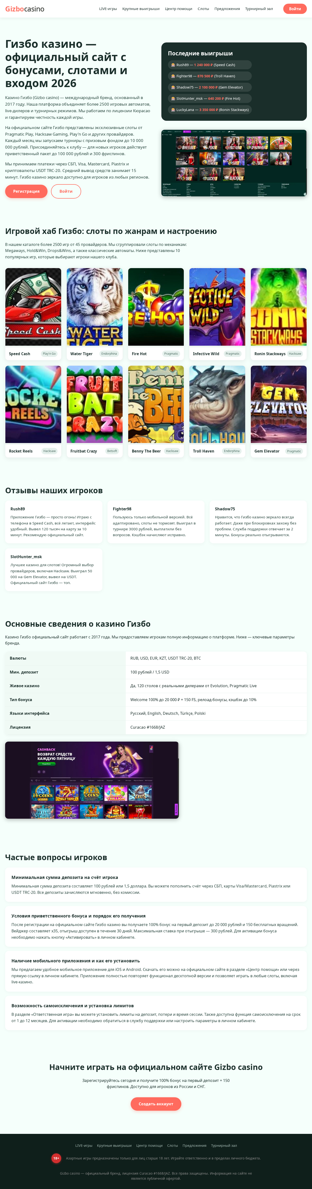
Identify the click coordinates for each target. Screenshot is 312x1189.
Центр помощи (178, 8)
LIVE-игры (108, 8)
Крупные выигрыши (141, 8)
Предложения (227, 8)
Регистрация (26, 191)
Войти (295, 8)
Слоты (203, 8)
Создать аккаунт (156, 1104)
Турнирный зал (259, 8)
